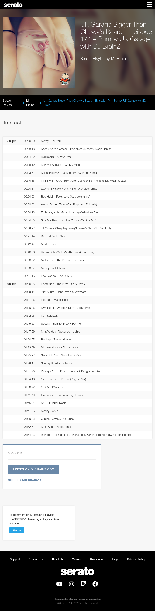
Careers (77, 559)
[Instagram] (71, 585)
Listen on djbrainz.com (33, 469)
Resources (97, 559)
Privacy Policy (136, 559)
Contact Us (36, 559)
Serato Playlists (7, 102)
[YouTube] (59, 585)
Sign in (17, 530)
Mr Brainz (30, 102)
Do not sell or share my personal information (78, 599)
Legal (115, 559)
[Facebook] (95, 585)
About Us (57, 559)
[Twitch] (83, 585)
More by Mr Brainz (23, 480)
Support (15, 559)
